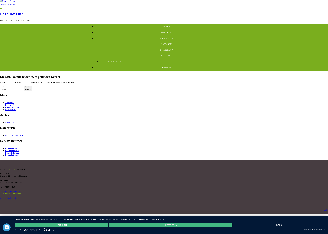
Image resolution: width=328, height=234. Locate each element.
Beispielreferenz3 (12, 150)
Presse (325, 212)
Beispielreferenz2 (12, 153)
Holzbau (166, 26)
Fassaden (166, 44)
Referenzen (114, 62)
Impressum (3, 4)
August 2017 (10, 122)
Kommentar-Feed (12, 107)
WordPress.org (11, 109)
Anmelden (9, 103)
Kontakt (166, 68)
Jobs (326, 210)
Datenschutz (11, 4)
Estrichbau (166, 50)
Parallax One (11, 14)
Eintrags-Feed (10, 105)
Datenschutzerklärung (318, 229)
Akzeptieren (170, 225)
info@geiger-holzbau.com (10, 191)
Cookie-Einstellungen (9, 198)
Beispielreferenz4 (12, 148)
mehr (279, 225)
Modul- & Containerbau (15, 135)
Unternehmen (166, 56)
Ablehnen (62, 225)
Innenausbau (166, 38)
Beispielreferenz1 (12, 155)
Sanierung (166, 32)
